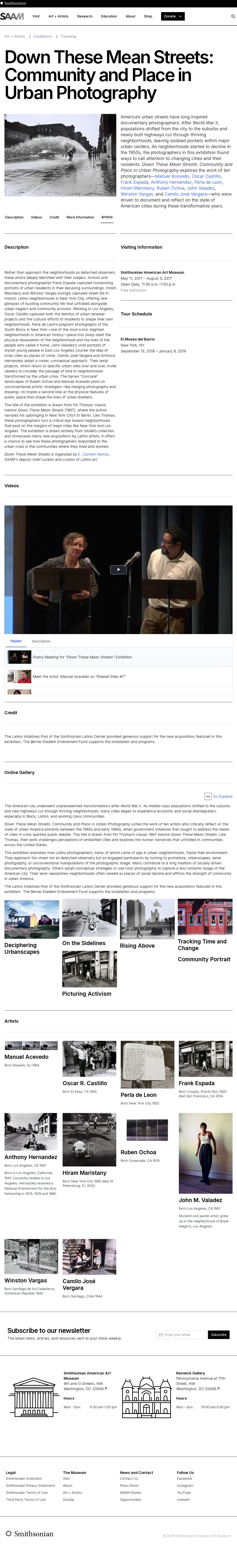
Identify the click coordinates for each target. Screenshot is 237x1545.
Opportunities (130, 1500)
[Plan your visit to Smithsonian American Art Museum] (106, 1388)
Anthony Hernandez (171, 182)
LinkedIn (183, 1500)
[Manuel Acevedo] (31, 1045)
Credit (54, 217)
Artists (107, 217)
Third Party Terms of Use (26, 1500)
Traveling (68, 36)
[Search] (233, 16)
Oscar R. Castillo (85, 1083)
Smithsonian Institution (24, 1478)
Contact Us (129, 1478)
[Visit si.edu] (30, 1534)
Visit (66, 1478)
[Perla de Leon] (147, 1064)
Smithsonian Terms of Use (27, 1493)
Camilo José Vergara (185, 194)
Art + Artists (14, 36)
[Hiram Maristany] (89, 1139)
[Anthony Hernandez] (31, 1132)
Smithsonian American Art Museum (152, 272)
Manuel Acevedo (172, 176)
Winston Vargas (137, 194)
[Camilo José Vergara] (89, 1257)
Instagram (185, 1485)
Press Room (129, 1485)
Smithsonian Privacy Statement (30, 1485)
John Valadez (201, 188)
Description (14, 217)
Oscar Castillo (206, 176)
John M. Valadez (200, 1200)
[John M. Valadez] (206, 1153)
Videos (36, 217)
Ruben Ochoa (170, 188)
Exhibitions (43, 36)
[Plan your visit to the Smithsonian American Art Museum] (34, 1406)
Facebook (184, 1478)
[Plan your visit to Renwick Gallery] (218, 1388)
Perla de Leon (208, 182)
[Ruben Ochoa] (147, 1129)
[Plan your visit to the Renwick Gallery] (146, 1406)
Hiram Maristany (137, 188)
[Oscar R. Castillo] (89, 1059)
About (67, 1485)
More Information (80, 217)
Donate (68, 1500)
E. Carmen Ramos (93, 454)
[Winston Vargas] (31, 1256)
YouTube (184, 1493)
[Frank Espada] (206, 1059)
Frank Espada (134, 182)
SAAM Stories (130, 1493)
